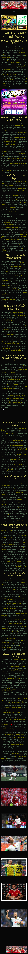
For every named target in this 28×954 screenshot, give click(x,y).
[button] (14, 12)
